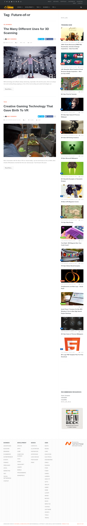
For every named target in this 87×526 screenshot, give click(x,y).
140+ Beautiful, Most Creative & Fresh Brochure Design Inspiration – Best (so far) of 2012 (72, 71)
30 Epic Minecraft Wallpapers (69, 158)
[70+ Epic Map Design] (72, 211)
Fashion (47, 465)
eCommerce (7, 454)
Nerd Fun (47, 504)
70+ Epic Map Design (67, 222)
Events (6, 459)
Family (47, 462)
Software (48, 509)
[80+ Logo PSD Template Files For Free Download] (72, 344)
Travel (47, 517)
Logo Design (35, 457)
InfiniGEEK (64, 397)
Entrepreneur (8, 457)
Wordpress (21, 475)
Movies (47, 498)
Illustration (35, 448)
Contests (34, 446)
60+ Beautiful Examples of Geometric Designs (71, 180)
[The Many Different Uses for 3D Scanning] (30, 62)
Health (47, 484)
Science (47, 506)
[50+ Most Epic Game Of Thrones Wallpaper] (72, 104)
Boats (47, 446)
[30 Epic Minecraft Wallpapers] (72, 147)
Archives (56, 1)
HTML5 (19, 461)
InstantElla (64, 399)
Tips (53, 7)
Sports (47, 512)
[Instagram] (18, 1)
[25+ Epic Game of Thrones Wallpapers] (72, 323)
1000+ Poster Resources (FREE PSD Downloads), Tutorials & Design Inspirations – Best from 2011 (71, 46)
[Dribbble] (21, 1)
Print (32, 462)
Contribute (71, 1)
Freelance (7, 465)
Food (46, 468)
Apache (19, 446)
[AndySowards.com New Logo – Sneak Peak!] (72, 276)
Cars (46, 451)
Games (47, 473)
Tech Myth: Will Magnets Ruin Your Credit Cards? (71, 244)
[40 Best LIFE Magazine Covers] (72, 191)
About (49, 1)
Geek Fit (47, 479)
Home (46, 490)
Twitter (42, 39)
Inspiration (34, 451)
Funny (47, 470)
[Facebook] (5, 1)
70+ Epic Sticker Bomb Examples (70, 266)
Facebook (50, 39)
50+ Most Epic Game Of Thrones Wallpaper (70, 116)
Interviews (34, 454)
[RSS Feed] (14, 1)
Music (46, 501)
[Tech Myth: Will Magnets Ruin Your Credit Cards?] (72, 232)
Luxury (47, 493)
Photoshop (34, 459)
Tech (38, 7)
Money (47, 495)
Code (18, 451)
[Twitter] (7, 1)
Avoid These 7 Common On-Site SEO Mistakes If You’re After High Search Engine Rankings (71, 311)
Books (47, 448)
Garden (47, 476)
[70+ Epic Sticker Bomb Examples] (72, 255)
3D (4, 24)
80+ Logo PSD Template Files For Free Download (72, 355)
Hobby (47, 487)
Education (48, 454)
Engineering (49, 459)
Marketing (7, 470)
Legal (5, 468)
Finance (6, 462)
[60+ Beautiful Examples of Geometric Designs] (72, 168)
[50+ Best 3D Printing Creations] (72, 127)
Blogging (6, 448)
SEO (5, 473)
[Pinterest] (16, 1)
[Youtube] (9, 1)
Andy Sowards (11, 39)
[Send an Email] (12, 1)
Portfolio (63, 1)
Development (29, 7)
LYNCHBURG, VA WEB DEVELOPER (21, 523)
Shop (74, 3)
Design (19, 7)
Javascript (20, 464)
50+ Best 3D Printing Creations (70, 137)
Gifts (46, 481)
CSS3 (18, 459)
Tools (47, 515)
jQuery (19, 467)
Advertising (7, 446)
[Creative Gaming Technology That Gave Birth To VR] (30, 140)
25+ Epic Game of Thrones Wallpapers (72, 334)
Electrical (48, 457)
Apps (18, 448)
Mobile (19, 470)
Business (45, 7)
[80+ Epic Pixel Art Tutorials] (72, 83)
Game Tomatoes (65, 395)
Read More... (8, 89)
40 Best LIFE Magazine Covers (70, 201)
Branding (6, 451)
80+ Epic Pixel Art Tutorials (69, 94)
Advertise (80, 1)
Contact (80, 3)
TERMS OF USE (65, 523)
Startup (6, 481)
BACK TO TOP (80, 523)
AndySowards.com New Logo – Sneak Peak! (72, 287)
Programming (21, 472)
